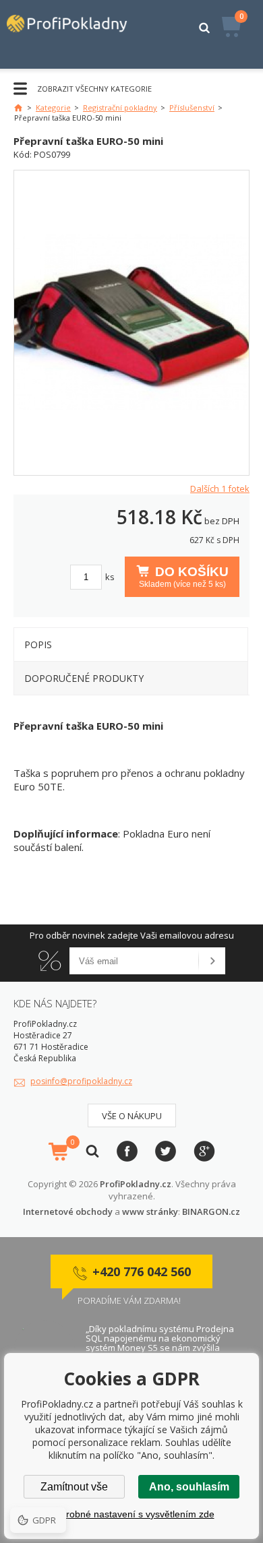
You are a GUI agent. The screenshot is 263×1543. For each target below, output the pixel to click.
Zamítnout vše (74, 1486)
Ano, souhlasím (189, 1486)
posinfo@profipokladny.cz (81, 1081)
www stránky (150, 1211)
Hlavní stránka (18, 108)
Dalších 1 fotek (220, 488)
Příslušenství (191, 107)
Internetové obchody (68, 1211)
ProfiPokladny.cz (135, 1184)
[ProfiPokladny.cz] (73, 34)
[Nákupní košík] (58, 1151)
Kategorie (53, 107)
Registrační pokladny (120, 107)
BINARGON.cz (211, 1211)
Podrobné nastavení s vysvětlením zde (131, 1514)
